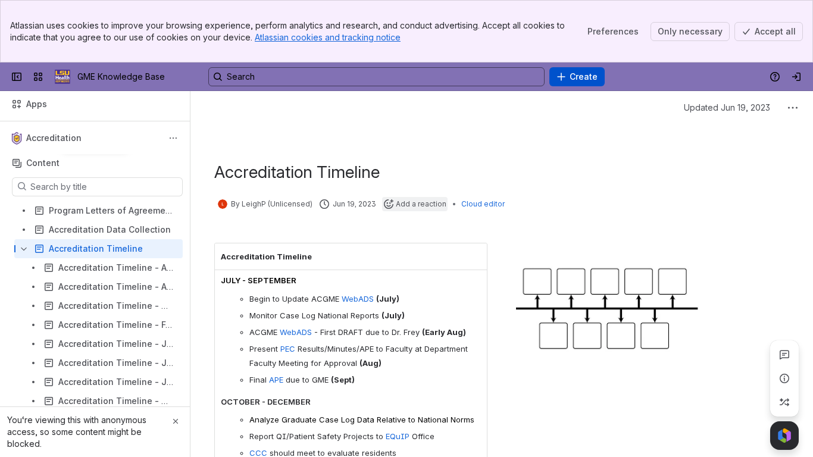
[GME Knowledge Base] (62, 76)
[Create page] (784, 402)
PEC (289, 348)
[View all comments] (784, 354)
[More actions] (173, 138)
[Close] (175, 421)
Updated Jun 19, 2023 (727, 107)
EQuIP (399, 436)
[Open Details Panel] (784, 378)
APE (276, 379)
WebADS (358, 298)
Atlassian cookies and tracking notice (328, 37)
